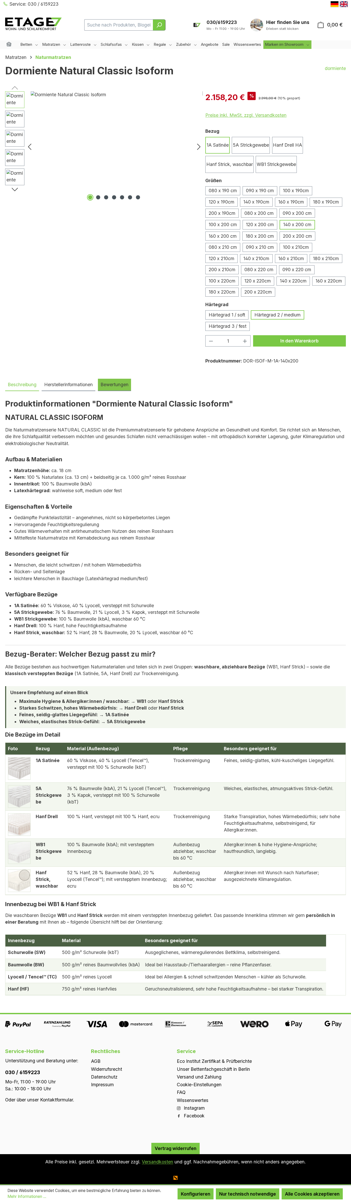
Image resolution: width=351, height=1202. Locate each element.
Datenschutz (104, 1077)
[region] (104, 146)
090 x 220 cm (296, 269)
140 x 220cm (293, 281)
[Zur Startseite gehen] (33, 23)
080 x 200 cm (259, 213)
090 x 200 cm (297, 213)
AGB (95, 1061)
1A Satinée (218, 145)
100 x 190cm (296, 190)
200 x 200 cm (297, 236)
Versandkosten (157, 1161)
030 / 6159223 (22, 1072)
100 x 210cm (296, 247)
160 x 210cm (291, 258)
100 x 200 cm (223, 224)
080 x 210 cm (223, 247)
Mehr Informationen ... (26, 1196)
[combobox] (118, 25)
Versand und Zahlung (199, 1077)
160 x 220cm (329, 281)
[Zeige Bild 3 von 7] (106, 197)
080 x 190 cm (223, 190)
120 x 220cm (257, 281)
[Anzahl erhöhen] (245, 340)
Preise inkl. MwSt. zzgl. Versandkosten (246, 115)
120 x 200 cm (260, 224)
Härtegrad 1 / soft (227, 314)
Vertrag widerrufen (175, 1148)
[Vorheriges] (29, 146)
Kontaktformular (56, 1099)
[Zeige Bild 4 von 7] (114, 197)
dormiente (335, 68)
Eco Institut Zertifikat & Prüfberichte (214, 1061)
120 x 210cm (221, 258)
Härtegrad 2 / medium (277, 314)
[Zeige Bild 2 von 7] (98, 197)
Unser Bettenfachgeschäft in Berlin (213, 1069)
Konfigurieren (195, 1194)
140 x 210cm (256, 258)
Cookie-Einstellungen (199, 1084)
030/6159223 (222, 22)
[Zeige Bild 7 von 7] (138, 197)
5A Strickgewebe (251, 145)
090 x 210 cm (260, 247)
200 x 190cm (222, 213)
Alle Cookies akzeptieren (312, 1194)
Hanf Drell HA (287, 145)
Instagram (193, 1108)
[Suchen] (159, 25)
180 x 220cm (222, 292)
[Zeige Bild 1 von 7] (90, 197)
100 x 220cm (222, 281)
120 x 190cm (221, 202)
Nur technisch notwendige (247, 1194)
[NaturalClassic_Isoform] (114, 146)
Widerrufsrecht (106, 1069)
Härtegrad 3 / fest (227, 326)
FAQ (181, 1092)
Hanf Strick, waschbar (229, 164)
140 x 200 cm (297, 224)
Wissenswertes (192, 1100)
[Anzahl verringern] (210, 340)
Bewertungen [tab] (114, 384)
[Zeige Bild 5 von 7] (122, 197)
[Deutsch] (334, 4)
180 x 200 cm (260, 236)
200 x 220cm (258, 292)
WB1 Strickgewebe (276, 164)
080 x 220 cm (258, 269)
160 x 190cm (291, 202)
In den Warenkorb (299, 340)
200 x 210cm (222, 269)
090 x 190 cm (260, 190)
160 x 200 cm (223, 236)
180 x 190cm (326, 202)
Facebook (193, 1115)
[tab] (22, 385)
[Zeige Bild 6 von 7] (130, 197)
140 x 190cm (256, 202)
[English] (344, 4)
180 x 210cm (326, 258)
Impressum (102, 1084)
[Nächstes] (199, 146)
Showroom (287, 22)
